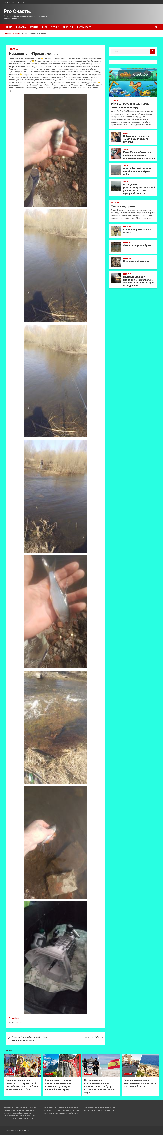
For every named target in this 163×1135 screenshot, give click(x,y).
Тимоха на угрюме (123, 206)
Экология (68, 27)
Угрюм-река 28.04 (91, 1037)
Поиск (152, 51)
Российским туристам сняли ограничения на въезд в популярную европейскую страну (58, 1085)
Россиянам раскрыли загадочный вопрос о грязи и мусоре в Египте (140, 1083)
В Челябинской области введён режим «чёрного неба (137, 171)
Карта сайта (84, 27)
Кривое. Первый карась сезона (137, 231)
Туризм (55, 27)
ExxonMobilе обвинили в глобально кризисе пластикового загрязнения (139, 155)
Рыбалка (21, 27)
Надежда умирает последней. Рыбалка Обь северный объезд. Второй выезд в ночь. (138, 281)
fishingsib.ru (14, 1018)
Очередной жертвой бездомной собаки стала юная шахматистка (29, 1038)
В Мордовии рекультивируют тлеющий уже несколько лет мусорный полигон (139, 189)
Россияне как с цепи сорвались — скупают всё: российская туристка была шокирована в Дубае (22, 1085)
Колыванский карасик (136, 261)
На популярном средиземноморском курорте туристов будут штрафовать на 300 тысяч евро (99, 1086)
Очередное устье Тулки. (137, 245)
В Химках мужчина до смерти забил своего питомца (136, 139)
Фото (44, 27)
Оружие (34, 27)
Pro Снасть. (17, 11)
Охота (9, 27)
